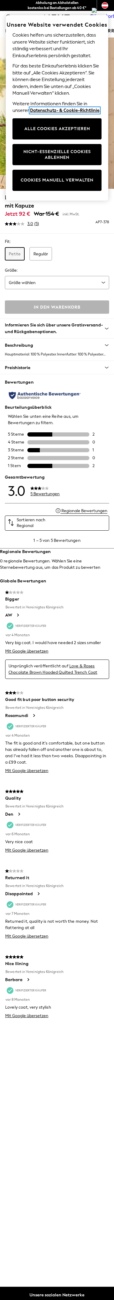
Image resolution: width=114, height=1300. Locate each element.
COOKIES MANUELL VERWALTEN (57, 180)
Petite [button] (15, 254)
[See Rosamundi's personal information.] (33, 715)
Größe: (11, 270)
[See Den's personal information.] (18, 814)
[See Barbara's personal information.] (28, 979)
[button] (57, 345)
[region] (57, 108)
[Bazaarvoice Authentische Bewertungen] (44, 395)
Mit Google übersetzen (26, 651)
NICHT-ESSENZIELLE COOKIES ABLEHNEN (57, 154)
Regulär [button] (40, 254)
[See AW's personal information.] (17, 615)
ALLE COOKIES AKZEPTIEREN (57, 128)
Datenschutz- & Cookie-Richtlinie (64, 110)
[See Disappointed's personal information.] (38, 893)
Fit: (8, 241)
